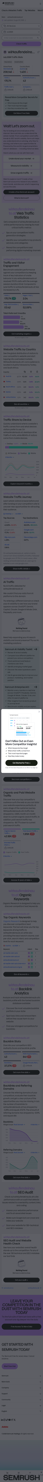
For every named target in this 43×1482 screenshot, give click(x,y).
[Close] (39, 711)
